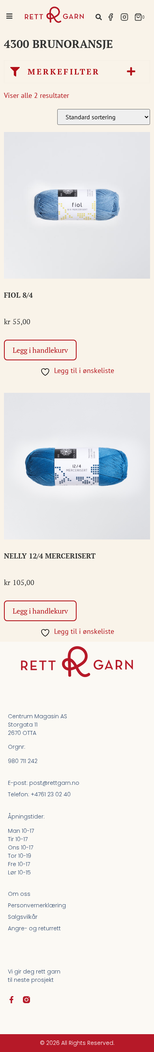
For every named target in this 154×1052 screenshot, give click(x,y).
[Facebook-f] (11, 999)
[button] (98, 17)
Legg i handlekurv (40, 350)
